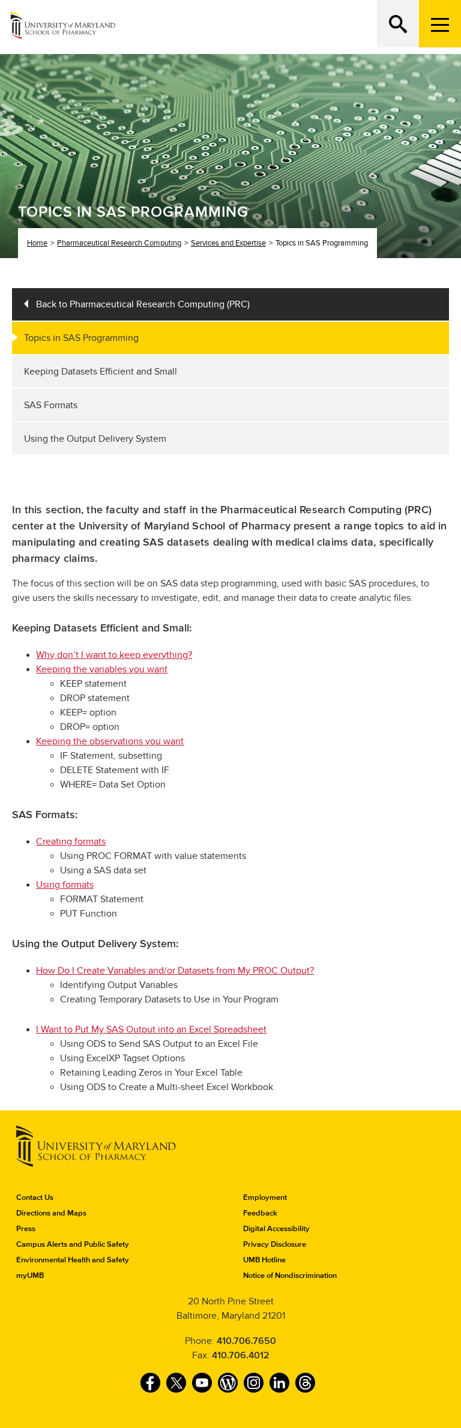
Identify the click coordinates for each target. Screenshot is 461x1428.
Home (37, 242)
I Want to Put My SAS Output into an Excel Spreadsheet (151, 1029)
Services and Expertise (228, 242)
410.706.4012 (241, 1355)
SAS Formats (50, 405)
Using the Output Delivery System (95, 438)
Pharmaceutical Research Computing (119, 242)
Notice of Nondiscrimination (290, 1275)
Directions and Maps (51, 1213)
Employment (265, 1197)
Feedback (260, 1213)
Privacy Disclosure (274, 1244)
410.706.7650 (246, 1341)
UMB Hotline (264, 1260)
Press (25, 1229)
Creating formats (71, 841)
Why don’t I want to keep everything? (114, 654)
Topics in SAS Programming (81, 338)
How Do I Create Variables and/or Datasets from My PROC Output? (175, 970)
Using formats (65, 884)
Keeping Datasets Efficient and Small (100, 371)
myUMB (30, 1275)
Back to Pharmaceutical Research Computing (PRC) (143, 304)
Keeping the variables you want (101, 669)
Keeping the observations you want (110, 741)
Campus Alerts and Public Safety (72, 1244)
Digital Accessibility (276, 1229)
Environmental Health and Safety (72, 1260)
